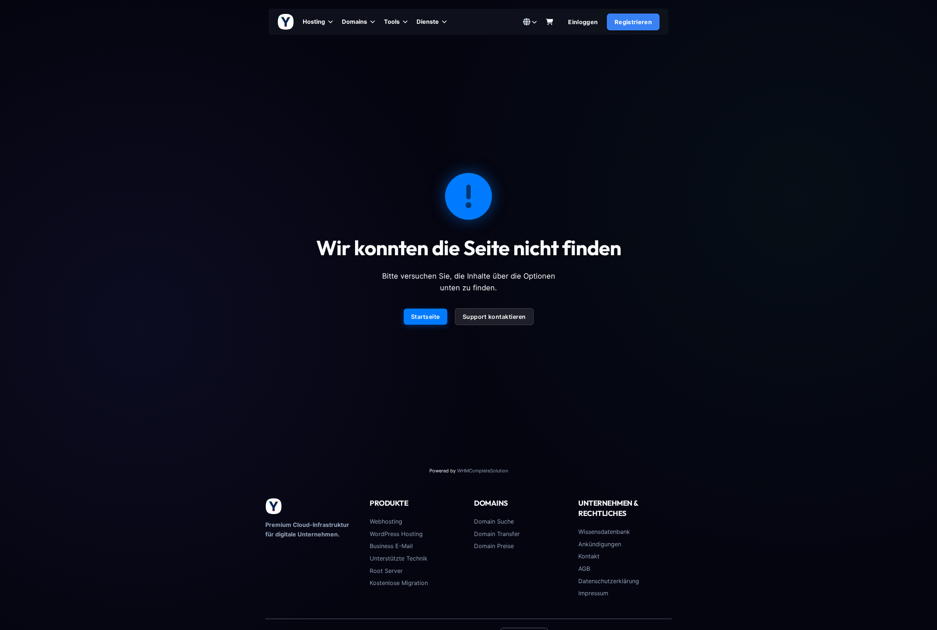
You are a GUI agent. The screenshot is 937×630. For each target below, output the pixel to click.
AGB (584, 568)
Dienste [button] (428, 21)
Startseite (425, 316)
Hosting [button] (314, 21)
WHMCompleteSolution (482, 471)
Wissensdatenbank (604, 531)
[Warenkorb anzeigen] (549, 22)
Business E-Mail (391, 546)
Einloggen (583, 22)
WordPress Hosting (396, 533)
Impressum (593, 593)
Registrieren (633, 22)
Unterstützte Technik (399, 558)
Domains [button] (355, 21)
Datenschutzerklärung (608, 581)
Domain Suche (494, 521)
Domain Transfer (497, 533)
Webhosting (386, 521)
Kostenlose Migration (399, 582)
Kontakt (589, 556)
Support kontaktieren (494, 316)
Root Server (386, 570)
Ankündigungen (599, 544)
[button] (530, 22)
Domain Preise (494, 546)
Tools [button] (392, 21)
